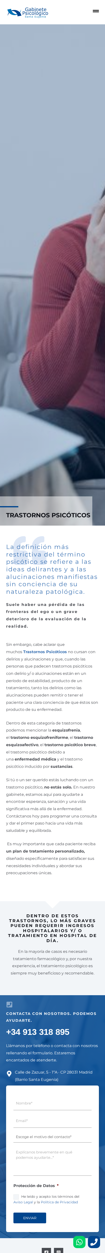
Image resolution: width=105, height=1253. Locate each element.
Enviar (29, 1218)
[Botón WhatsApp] (79, 1242)
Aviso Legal (23, 1202)
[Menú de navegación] (96, 11)
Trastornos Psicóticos (45, 652)
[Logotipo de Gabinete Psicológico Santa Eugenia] (27, 12)
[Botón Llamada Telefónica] (94, 1242)
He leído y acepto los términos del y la (46, 1199)
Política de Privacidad (59, 1202)
